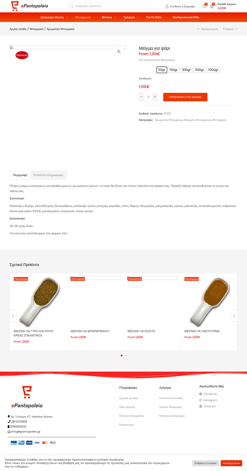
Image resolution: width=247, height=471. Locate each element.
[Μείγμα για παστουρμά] (209, 301)
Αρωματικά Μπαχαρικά (60, 29)
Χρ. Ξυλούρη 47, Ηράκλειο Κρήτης (31, 416)
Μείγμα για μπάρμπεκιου (90, 331)
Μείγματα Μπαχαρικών (197, 120)
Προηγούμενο (209, 29)
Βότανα (107, 17)
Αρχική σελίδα (18, 29)
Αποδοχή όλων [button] (231, 463)
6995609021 (18, 427)
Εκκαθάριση (145, 78)
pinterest (209, 406)
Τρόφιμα (129, 17)
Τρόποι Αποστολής (171, 398)
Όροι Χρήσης (127, 407)
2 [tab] (125, 356)
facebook (210, 394)
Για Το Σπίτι (154, 17)
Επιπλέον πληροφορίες (48, 175)
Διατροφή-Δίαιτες (52, 17)
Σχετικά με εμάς (128, 398)
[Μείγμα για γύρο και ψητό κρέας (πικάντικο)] (38, 301)
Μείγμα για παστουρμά (202, 331)
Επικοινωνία (126, 425)
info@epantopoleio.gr (25, 432)
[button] (223, 6)
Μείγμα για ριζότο (141, 331)
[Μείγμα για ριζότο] (152, 301)
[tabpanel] (38, 312)
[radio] (162, 70)
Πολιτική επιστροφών (172, 416)
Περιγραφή (20, 175)
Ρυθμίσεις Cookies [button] (206, 463)
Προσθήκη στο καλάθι (185, 97)
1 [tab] (122, 356)
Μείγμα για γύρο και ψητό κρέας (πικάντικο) (33, 333)
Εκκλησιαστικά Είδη (186, 17)
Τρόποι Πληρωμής (170, 407)
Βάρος (143, 68)
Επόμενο (228, 29)
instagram (210, 400)
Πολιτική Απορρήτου (131, 416)
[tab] (20, 175)
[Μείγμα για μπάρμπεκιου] (95, 301)
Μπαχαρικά (83, 17)
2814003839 (19, 422)
